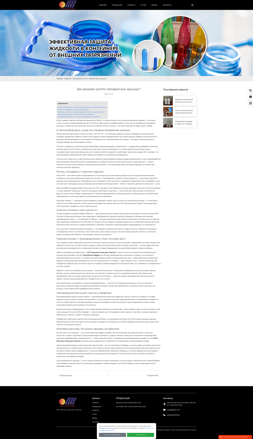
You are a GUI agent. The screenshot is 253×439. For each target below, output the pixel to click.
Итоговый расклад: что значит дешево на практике (79, 117)
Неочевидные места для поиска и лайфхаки (76, 114)
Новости (67, 79)
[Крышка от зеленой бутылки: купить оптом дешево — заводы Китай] (168, 100)
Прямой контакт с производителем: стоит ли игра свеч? (81, 112)
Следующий (152, 375)
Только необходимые (112, 435)
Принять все (140, 435)
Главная (60, 79)
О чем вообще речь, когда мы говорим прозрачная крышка (82, 107)
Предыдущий (65, 375)
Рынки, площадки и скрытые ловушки (73, 110)
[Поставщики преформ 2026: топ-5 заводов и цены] (168, 122)
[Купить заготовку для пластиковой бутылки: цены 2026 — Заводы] (168, 111)
